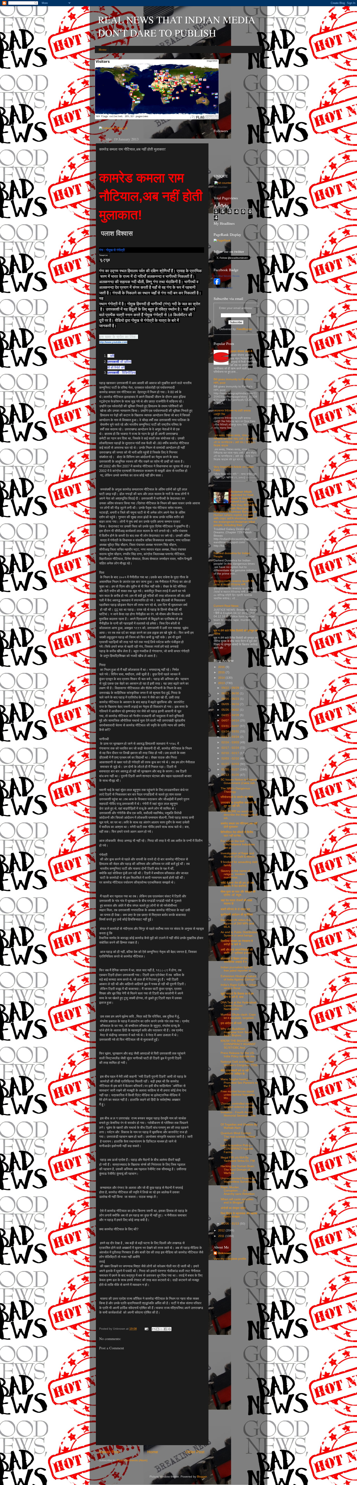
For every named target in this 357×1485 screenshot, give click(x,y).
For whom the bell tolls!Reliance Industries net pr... (238, 844)
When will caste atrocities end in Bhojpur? (237, 1201)
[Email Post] (146, 1328)
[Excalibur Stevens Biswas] (217, 283)
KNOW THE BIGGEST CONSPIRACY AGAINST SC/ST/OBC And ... (238, 1044)
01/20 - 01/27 (230, 769)
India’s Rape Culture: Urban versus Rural (239, 986)
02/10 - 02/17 (230, 753)
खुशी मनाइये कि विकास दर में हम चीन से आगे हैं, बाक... (237, 995)
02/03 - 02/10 (230, 758)
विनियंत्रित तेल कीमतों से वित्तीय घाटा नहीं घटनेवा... (237, 834)
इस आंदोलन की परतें (231, 1023)
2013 (222, 683)
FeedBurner (244, 329)
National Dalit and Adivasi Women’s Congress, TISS (239, 1063)
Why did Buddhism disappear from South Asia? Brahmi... (236, 1032)
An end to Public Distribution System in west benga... (239, 934)
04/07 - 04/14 (230, 720)
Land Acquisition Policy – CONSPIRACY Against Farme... (237, 1149)
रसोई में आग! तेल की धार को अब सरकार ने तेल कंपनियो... (237, 884)
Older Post (195, 1452)
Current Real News (226, 605)
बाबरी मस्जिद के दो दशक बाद (235, 909)
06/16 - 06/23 (230, 698)
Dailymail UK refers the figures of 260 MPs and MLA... (237, 923)
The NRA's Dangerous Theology (235, 790)
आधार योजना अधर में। (242, 351)
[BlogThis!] (158, 1329)
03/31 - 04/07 (230, 726)
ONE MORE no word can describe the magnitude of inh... (239, 815)
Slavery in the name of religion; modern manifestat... (235, 874)
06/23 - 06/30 (230, 693)
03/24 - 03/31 (230, 731)
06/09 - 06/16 (230, 704)
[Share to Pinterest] (169, 1329)
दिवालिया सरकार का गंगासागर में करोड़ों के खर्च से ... (237, 943)
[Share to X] (161, 1329)
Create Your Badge (223, 287)
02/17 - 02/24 (230, 747)
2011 (221, 1236)
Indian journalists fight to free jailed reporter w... (237, 969)
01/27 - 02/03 (230, 764)
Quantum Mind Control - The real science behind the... (238, 1136)
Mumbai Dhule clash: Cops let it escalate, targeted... (238, 1016)
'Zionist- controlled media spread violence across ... (239, 1105)
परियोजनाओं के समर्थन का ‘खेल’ (237, 797)
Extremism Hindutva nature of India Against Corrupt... (239, 978)
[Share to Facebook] (165, 1329)
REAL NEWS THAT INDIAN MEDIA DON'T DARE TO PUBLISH (176, 26)
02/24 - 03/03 (230, 742)
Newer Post (109, 1452)
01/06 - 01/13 (230, 1223)
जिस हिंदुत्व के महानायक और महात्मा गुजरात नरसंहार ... (239, 1215)
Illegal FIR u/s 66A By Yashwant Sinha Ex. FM (238, 1159)
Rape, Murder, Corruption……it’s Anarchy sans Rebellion (238, 1190)
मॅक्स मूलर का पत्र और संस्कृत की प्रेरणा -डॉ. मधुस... (238, 893)
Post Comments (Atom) (132, 1460)
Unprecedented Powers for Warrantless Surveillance (238, 1180)
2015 (222, 672)
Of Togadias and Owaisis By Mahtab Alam (239, 1126)
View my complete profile (230, 1258)
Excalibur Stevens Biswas (227, 276)
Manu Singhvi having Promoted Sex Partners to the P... (239, 1082)
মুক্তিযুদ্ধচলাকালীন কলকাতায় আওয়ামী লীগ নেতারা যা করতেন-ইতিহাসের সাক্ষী (234, 583)
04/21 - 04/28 (230, 715)
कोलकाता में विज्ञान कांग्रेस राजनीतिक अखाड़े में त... (235, 960)
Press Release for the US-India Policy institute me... (239, 1054)
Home (103, 49)
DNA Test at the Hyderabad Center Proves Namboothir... (238, 1006)
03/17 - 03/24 (230, 736)
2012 (222, 1230)
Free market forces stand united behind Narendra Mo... (238, 1095)
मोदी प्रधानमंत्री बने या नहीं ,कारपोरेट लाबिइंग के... (235, 1072)
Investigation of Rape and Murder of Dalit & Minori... (239, 855)
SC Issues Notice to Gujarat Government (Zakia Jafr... (239, 781)
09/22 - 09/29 (230, 687)
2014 (222, 677)
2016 (222, 667)
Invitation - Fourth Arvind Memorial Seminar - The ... (238, 1115)
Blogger (202, 1476)
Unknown (224, 1253)
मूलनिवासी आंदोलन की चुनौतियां (237, 914)
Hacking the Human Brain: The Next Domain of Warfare (238, 1169)
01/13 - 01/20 (230, 774)
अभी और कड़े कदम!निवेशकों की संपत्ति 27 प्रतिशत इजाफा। (237, 951)
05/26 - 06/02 (230, 709)
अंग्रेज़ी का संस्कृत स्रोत (233, 1208)
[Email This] (154, 1329)
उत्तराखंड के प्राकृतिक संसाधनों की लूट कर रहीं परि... (238, 804)
